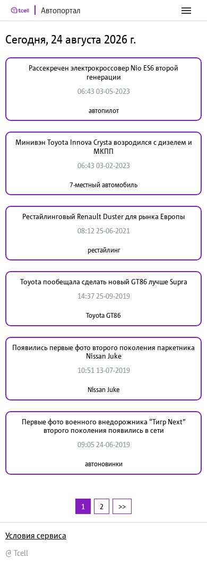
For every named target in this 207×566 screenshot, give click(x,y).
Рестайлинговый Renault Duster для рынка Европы (103, 216)
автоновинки (104, 464)
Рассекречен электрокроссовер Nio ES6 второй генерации (103, 72)
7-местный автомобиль (103, 185)
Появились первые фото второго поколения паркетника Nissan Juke (103, 352)
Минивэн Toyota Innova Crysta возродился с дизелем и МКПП (103, 146)
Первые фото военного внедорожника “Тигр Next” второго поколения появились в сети (104, 426)
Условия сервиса (35, 535)
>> (122, 506)
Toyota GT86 (103, 315)
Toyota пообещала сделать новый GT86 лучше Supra (103, 281)
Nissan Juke (103, 390)
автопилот (104, 111)
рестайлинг (104, 250)
